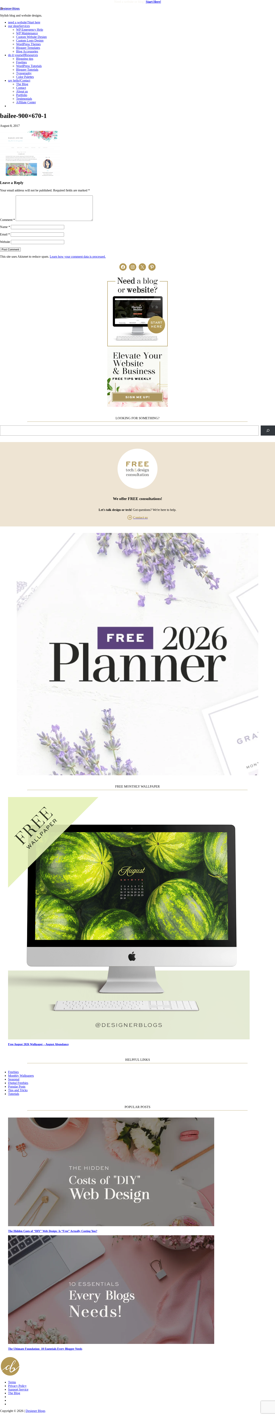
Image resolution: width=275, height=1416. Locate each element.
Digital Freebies (18, 1083)
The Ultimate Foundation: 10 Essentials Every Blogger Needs (45, 1348)
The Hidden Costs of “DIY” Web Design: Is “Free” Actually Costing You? (52, 1231)
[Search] (268, 430)
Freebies (13, 1072)
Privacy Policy (17, 1386)
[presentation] (141, 918)
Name (5, 227)
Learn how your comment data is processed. (78, 256)
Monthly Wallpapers (21, 1075)
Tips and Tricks (18, 1090)
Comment (7, 220)
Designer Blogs (10, 8)
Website (5, 242)
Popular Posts (16, 1086)
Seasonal (13, 1079)
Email (5, 234)
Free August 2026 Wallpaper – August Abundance (38, 1044)
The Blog (14, 1393)
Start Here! (153, 1)
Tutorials (13, 1094)
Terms (12, 1382)
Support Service (18, 1389)
